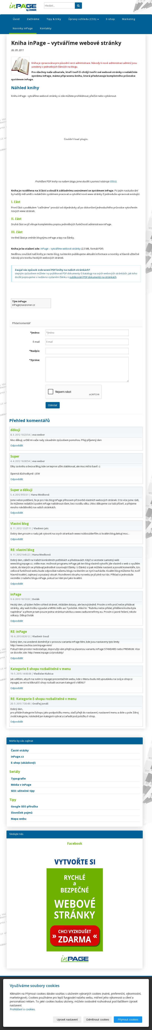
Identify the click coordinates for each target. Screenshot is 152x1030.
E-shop (110, 19)
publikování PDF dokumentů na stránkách (93, 277)
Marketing (128, 19)
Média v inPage (21, 784)
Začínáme (33, 19)
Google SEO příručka (24, 806)
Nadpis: (34, 351)
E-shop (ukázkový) (23, 762)
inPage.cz (17, 756)
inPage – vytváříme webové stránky (61, 248)
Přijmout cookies (128, 1019)
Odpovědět (16, 445)
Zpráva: (34, 360)
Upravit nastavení (67, 1019)
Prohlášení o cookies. (22, 1009)
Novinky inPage (23, 28)
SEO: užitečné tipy (23, 791)
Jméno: (35, 332)
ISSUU (113, 181)
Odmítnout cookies (97, 1019)
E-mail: (36, 341)
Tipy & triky (54, 19)
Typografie (18, 778)
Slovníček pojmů (21, 812)
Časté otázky (20, 750)
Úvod (16, 19)
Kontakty (46, 28)
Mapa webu (18, 818)
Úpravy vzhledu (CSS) (82, 19)
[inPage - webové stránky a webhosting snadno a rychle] (24, 6)
